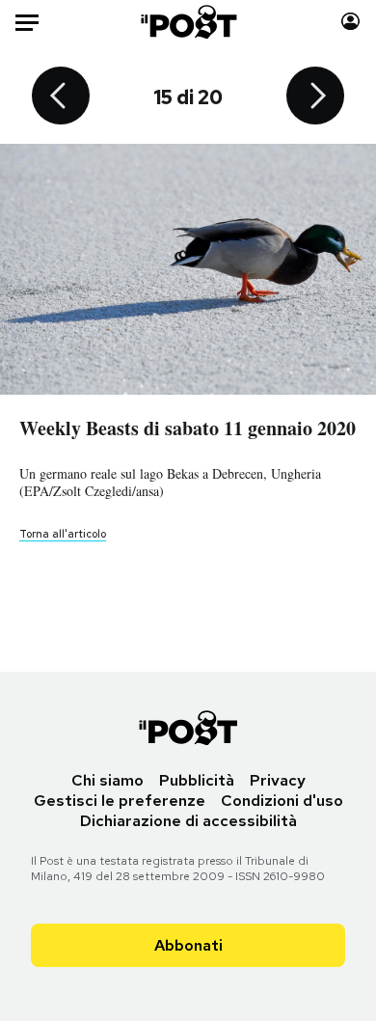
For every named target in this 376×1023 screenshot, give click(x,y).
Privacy (278, 780)
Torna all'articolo (62, 533)
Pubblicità (196, 780)
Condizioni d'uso (282, 800)
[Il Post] (187, 22)
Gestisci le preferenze (119, 800)
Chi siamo (107, 780)
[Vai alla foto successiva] (315, 97)
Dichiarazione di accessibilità (188, 821)
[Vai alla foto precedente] (61, 97)
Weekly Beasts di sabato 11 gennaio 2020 (187, 428)
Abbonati (188, 945)
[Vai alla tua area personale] (350, 22)
